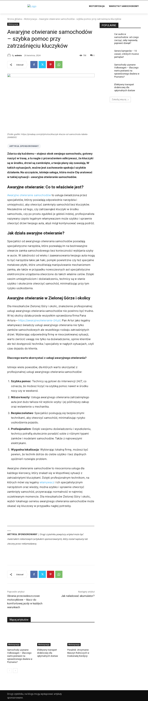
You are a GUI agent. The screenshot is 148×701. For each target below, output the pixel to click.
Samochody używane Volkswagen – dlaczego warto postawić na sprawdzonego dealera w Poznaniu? (19, 656)
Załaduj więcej (119, 99)
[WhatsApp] (58, 64)
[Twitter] (42, 64)
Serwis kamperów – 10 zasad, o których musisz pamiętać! (126, 54)
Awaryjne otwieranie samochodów (29, 195)
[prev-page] (9, 670)
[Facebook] (34, 64)
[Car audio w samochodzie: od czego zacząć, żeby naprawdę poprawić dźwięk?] (106, 37)
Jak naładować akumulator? (78, 596)
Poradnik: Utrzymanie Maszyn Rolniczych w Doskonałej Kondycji (78, 653)
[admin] (9, 55)
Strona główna (14, 19)
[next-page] (15, 670)
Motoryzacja (30, 19)
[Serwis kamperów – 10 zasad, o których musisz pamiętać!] (106, 53)
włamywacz (47, 482)
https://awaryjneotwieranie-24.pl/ (39, 320)
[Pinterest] (50, 64)
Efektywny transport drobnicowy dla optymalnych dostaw (47, 653)
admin (18, 55)
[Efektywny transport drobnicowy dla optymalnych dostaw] (50, 636)
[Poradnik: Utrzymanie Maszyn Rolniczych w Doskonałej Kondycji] (81, 636)
